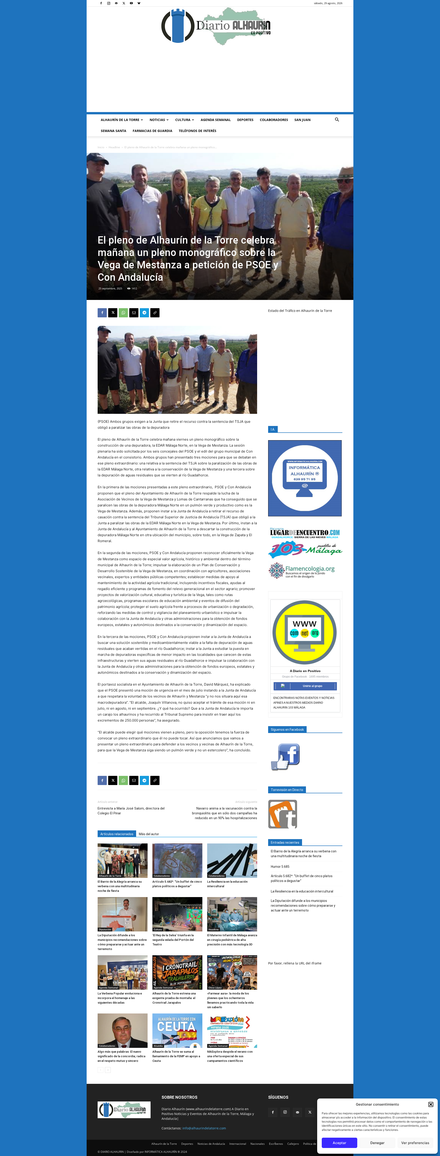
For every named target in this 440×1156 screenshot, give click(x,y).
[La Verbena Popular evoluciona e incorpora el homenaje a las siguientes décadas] (123, 972)
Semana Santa (113, 131)
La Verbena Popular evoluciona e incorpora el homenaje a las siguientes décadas (120, 998)
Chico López (215, 987)
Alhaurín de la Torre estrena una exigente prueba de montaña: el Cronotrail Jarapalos (174, 998)
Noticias (157, 120)
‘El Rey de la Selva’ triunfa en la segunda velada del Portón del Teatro (173, 940)
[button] (431, 1104)
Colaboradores (274, 120)
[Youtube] (131, 3)
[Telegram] (144, 312)
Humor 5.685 (280, 866)
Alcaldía (158, 1045)
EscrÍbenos (276, 1144)
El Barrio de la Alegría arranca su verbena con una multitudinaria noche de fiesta (120, 886)
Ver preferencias (415, 1143)
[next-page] (108, 1070)
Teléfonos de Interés (197, 131)
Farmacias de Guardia (152, 131)
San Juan (302, 120)
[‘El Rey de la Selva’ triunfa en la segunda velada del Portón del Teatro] (177, 914)
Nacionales (257, 1144)
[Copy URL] (155, 312)
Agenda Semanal (216, 120)
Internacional (237, 1144)
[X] (123, 3)
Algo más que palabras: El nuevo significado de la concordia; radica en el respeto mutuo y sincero (121, 1056)
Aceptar (339, 1143)
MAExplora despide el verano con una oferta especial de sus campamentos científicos (230, 1056)
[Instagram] (108, 3)
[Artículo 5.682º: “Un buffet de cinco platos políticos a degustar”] (177, 860)
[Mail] (116, 3)
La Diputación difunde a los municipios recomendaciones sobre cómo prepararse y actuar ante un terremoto (303, 905)
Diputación (105, 929)
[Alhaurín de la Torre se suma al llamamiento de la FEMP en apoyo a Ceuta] (177, 1030)
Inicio (101, 147)
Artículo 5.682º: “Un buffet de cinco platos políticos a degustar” (302, 878)
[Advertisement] (220, 80)
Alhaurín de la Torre (120, 120)
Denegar (377, 1143)
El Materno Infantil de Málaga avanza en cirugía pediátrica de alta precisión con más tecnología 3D (232, 940)
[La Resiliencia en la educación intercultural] (232, 860)
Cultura (182, 120)
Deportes (245, 120)
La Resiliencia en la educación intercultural (302, 891)
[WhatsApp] (123, 312)
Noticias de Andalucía (211, 1144)
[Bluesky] (138, 3)
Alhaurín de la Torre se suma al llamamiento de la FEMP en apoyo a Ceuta (176, 1056)
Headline (114, 147)
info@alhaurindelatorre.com (204, 1128)
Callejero (293, 1144)
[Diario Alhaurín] (220, 26)
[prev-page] (100, 1070)
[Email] (133, 312)
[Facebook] (101, 3)
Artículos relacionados (116, 834)
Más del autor (149, 834)
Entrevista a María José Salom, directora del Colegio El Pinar (131, 810)
